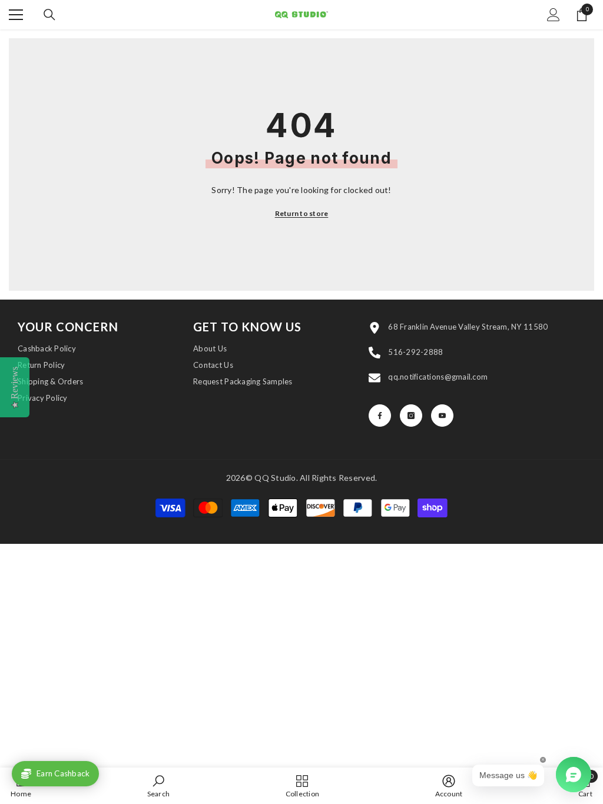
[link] (158, 786)
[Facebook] (380, 415)
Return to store (302, 213)
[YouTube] (442, 415)
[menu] (16, 15)
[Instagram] (411, 415)
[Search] (49, 15)
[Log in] (553, 14)
